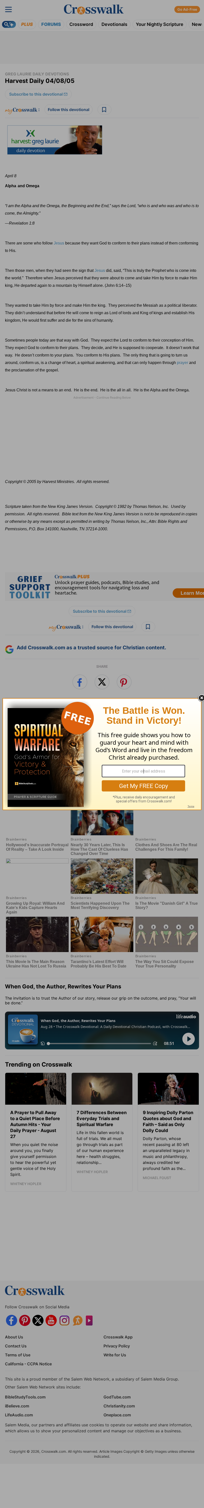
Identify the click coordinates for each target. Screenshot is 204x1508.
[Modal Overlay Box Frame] (102, 754)
